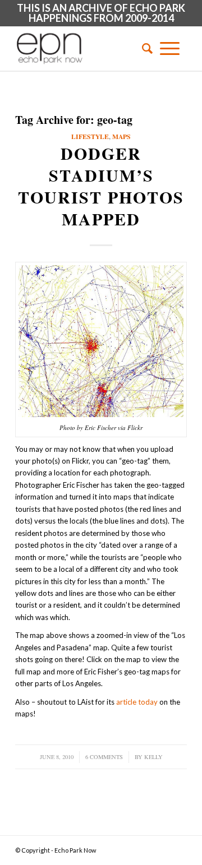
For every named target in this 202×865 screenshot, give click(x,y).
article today (137, 701)
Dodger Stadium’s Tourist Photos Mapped (101, 186)
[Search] (144, 48)
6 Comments (104, 757)
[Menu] (170, 48)
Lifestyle (90, 136)
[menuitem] (144, 48)
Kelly (153, 757)
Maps (121, 136)
